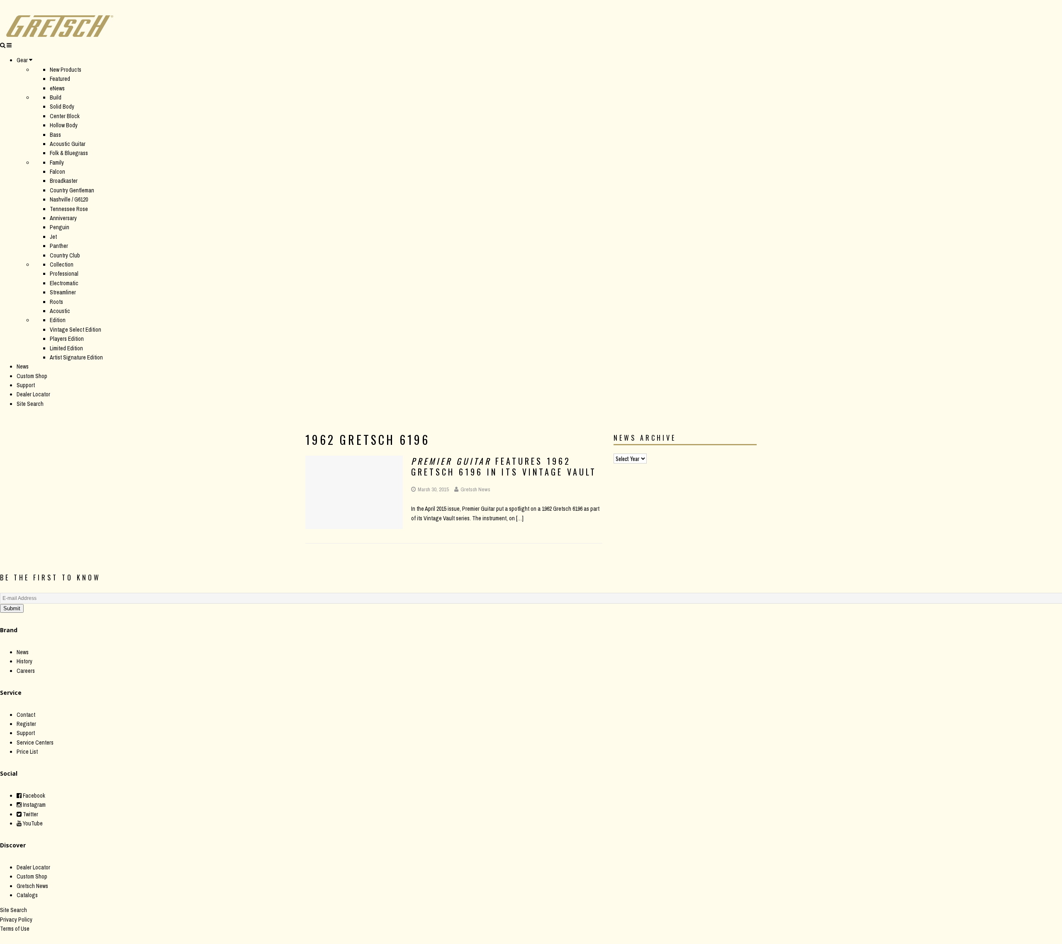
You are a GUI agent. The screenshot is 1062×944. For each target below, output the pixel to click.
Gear (22, 60)
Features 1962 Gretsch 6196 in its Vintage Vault (504, 466)
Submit (11, 608)
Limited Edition (66, 348)
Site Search (30, 404)
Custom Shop (32, 376)
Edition (58, 320)
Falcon (57, 171)
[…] (520, 518)
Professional (64, 273)
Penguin (59, 227)
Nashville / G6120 (69, 199)
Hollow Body (64, 125)
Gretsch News (475, 489)
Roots (56, 302)
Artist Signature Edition (76, 357)
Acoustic (60, 311)
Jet (53, 236)
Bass (55, 134)
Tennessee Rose (69, 209)
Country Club (65, 255)
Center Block (65, 116)
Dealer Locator (33, 394)
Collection (61, 264)
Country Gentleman (72, 190)
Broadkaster (64, 180)
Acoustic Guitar (67, 144)
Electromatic (64, 283)
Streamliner (63, 292)
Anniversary (63, 218)
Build (55, 97)
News (23, 366)
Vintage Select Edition (75, 329)
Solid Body (62, 106)
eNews (57, 88)
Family (57, 162)
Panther (59, 246)
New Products (65, 69)
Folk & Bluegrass (69, 153)
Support (26, 385)
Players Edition (67, 338)
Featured (60, 79)
